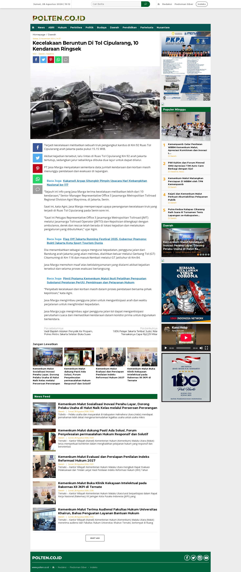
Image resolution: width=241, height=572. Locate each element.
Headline (50, 54)
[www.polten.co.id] (58, 15)
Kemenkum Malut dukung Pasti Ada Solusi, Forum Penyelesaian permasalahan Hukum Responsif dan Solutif (103, 432)
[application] (186, 337)
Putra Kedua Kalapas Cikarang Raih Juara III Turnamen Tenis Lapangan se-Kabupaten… (186, 212)
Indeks (93, 567)
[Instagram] (199, 558)
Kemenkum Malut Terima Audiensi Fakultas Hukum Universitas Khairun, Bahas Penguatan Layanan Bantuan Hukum (107, 511)
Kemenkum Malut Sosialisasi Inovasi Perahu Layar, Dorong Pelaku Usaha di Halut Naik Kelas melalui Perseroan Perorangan (107, 406)
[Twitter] (193, 558)
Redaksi (62, 567)
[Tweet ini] (43, 59)
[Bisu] (201, 348)
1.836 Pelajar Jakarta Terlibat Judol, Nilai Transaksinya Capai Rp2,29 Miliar (135, 331)
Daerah (42, 54)
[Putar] (165, 348)
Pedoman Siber (78, 567)
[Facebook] (186, 558)
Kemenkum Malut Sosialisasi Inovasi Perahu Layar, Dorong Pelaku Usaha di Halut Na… (183, 245)
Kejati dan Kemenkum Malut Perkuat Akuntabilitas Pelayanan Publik (188, 196)
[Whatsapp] (58, 59)
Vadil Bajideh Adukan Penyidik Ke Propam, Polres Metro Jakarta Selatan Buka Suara (68, 331)
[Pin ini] (51, 59)
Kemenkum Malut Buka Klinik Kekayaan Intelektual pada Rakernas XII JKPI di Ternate (141, 374)
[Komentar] (65, 59)
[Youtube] (206, 558)
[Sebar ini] (36, 59)
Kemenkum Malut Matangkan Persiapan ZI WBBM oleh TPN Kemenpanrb (185, 181)
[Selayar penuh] (206, 348)
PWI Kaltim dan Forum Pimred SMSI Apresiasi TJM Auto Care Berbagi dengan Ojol (186, 165)
